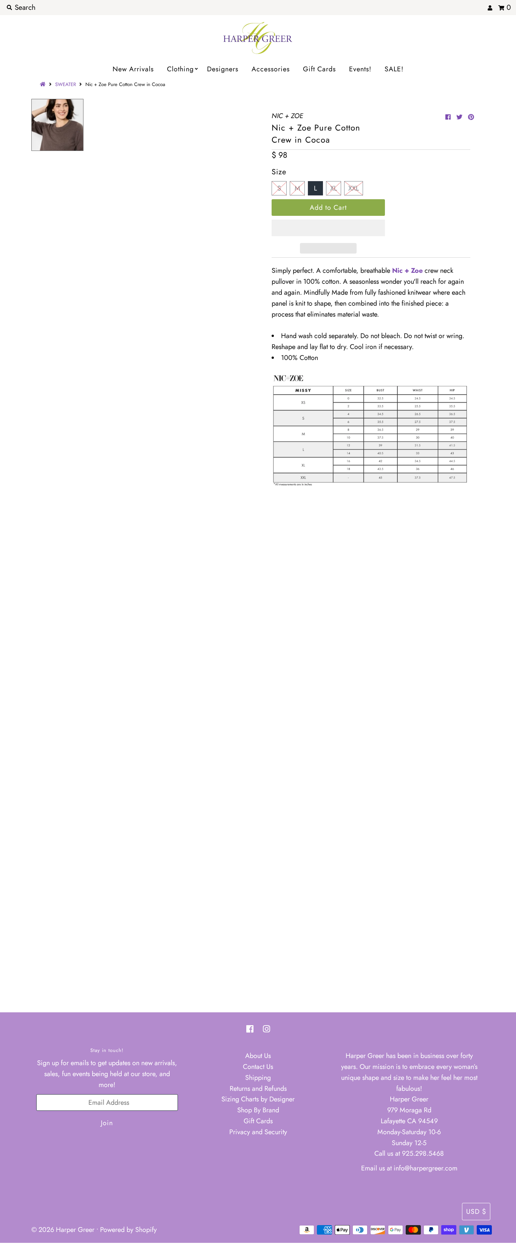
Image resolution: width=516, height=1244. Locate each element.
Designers (222, 69)
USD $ (476, 1211)
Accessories (271, 69)
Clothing (180, 69)
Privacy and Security (258, 1132)
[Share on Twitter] (459, 117)
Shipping (258, 1078)
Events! (360, 69)
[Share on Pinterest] (471, 117)
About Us (258, 1056)
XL (333, 188)
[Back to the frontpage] (44, 84)
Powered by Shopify (128, 1230)
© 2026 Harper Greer (62, 1230)
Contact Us (258, 1067)
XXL (353, 188)
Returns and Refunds (258, 1088)
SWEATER (65, 84)
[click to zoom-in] (238, 111)
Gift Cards (319, 69)
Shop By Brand (258, 1110)
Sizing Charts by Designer (258, 1099)
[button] (328, 228)
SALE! (394, 69)
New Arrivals (133, 69)
